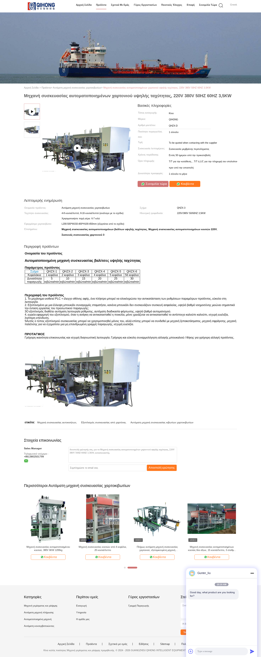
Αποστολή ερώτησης (162, 467)
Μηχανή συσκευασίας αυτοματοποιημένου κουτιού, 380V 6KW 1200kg (48, 548)
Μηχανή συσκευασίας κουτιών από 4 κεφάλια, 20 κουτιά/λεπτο (103, 548)
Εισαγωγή (81, 605)
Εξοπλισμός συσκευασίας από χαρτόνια (103, 422)
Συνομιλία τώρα (208, 5)
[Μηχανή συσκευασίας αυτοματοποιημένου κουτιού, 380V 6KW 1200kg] (48, 518)
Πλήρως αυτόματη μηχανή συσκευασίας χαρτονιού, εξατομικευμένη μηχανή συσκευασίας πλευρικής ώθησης (157, 549)
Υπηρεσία (81, 612)
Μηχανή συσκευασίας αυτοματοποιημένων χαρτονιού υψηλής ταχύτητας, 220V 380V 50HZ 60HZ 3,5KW (157, 87)
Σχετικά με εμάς (120, 5)
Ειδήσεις (144, 644)
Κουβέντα (187, 184)
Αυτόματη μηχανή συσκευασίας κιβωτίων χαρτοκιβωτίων (161, 422)
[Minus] (252, 573)
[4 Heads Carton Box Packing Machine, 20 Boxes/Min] (86, 149)
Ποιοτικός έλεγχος (171, 5)
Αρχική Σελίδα (84, 5)
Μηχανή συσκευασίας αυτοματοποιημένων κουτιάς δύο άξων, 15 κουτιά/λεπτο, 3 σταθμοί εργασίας (212, 549)
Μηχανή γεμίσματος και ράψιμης (40, 605)
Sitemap (165, 644)
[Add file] (190, 651)
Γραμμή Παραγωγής (138, 605)
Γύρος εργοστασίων (145, 5)
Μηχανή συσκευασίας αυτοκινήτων (56, 422)
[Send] (252, 651)
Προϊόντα (101, 5)
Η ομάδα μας (82, 619)
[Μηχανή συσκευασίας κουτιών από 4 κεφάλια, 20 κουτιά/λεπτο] (102, 518)
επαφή (191, 5)
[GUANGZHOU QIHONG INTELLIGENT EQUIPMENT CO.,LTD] (41, 6)
